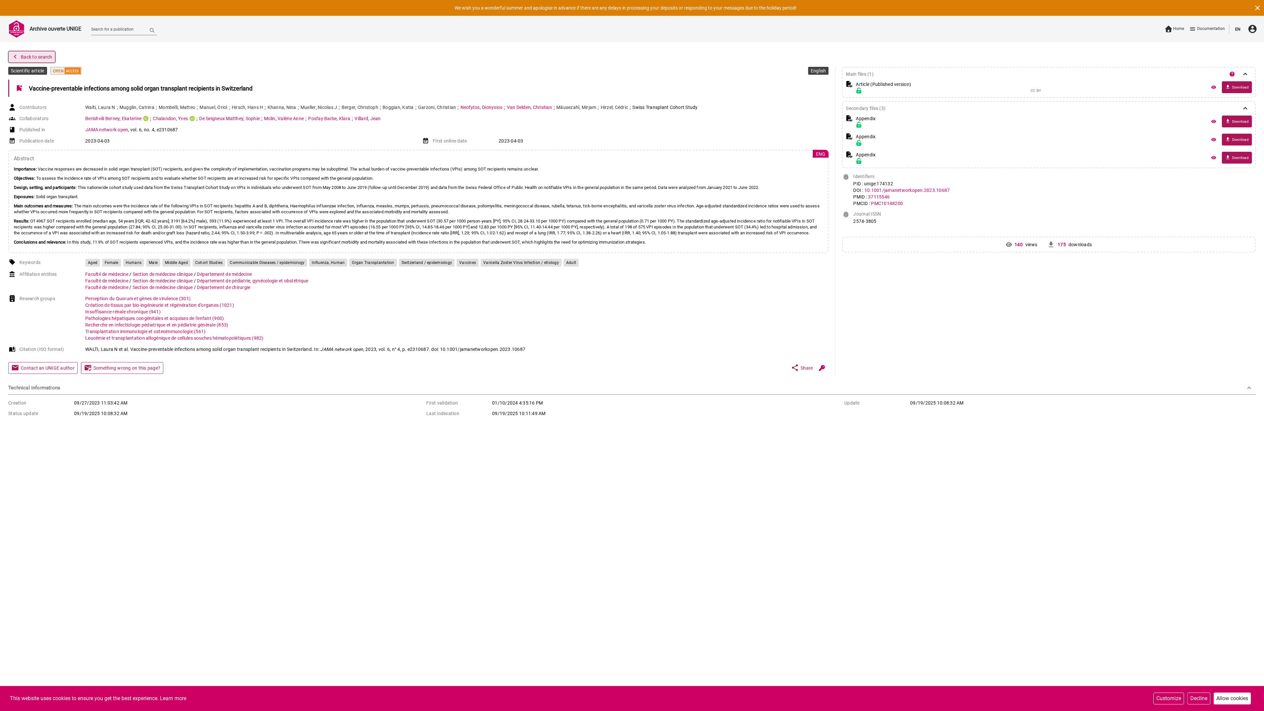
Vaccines (467, 262)
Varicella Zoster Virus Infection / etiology (521, 262)
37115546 (879, 196)
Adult (571, 262)
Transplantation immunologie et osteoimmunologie (145, 331)
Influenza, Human (328, 262)
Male (153, 262)
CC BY (1036, 90)
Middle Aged (176, 262)
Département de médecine (224, 274)
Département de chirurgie (223, 287)
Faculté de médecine (107, 274)
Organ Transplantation (373, 262)
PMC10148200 (887, 203)
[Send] (152, 30)
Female (111, 262)
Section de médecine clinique (163, 274)
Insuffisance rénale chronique (123, 311)
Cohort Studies (209, 262)
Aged (92, 262)
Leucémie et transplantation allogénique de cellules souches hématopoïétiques (174, 338)
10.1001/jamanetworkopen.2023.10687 (907, 190)
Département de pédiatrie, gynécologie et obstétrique (252, 280)
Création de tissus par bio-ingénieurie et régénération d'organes (159, 305)
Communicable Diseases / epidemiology (267, 262)
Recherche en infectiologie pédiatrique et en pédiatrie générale (156, 325)
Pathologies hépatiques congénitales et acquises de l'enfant (154, 318)
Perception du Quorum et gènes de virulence (138, 298)
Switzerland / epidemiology (427, 262)
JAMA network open (106, 129)
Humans (134, 262)
